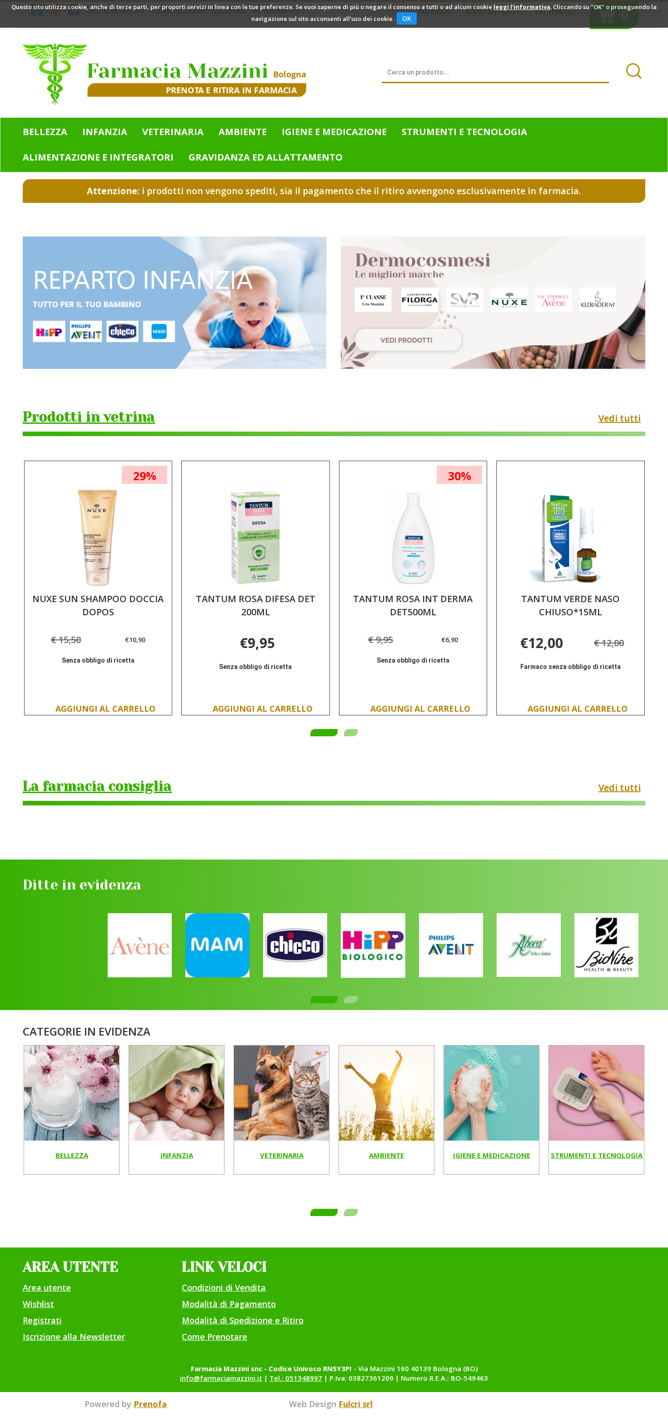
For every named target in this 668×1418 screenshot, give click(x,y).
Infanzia (176, 1155)
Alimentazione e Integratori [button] (98, 157)
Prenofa (150, 1403)
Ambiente (386, 1155)
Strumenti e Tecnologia (597, 1155)
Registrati (42, 1320)
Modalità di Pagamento (229, 1303)
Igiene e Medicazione (491, 1155)
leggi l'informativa (522, 7)
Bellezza (71, 1155)
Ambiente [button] (243, 132)
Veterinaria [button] (173, 132)
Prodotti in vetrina (89, 417)
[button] (324, 733)
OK (406, 18)
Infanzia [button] (104, 132)
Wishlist (38, 1303)
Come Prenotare (214, 1336)
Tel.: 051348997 (295, 1378)
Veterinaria (282, 1155)
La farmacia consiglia (97, 786)
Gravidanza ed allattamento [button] (266, 157)
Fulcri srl (356, 1403)
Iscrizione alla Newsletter (74, 1336)
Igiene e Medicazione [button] (334, 132)
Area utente (47, 1287)
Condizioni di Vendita (224, 1287)
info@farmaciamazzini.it (221, 1378)
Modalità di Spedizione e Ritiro (243, 1320)
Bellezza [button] (45, 132)
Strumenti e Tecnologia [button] (464, 132)
